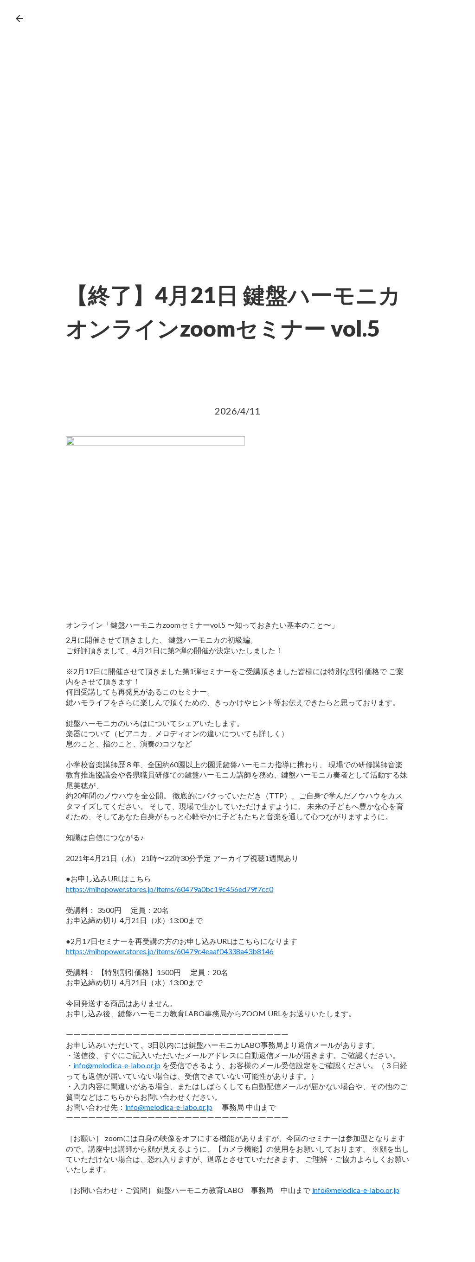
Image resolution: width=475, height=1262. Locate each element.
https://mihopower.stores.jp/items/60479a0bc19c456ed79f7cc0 (169, 889)
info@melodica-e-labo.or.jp (116, 1065)
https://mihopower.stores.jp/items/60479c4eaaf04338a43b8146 (170, 951)
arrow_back (19, 18)
